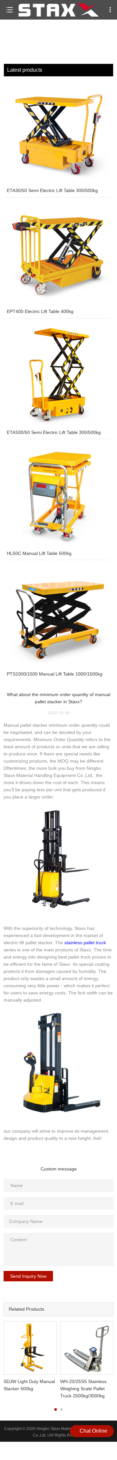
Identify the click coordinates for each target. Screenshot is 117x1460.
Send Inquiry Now (28, 1276)
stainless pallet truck (85, 942)
